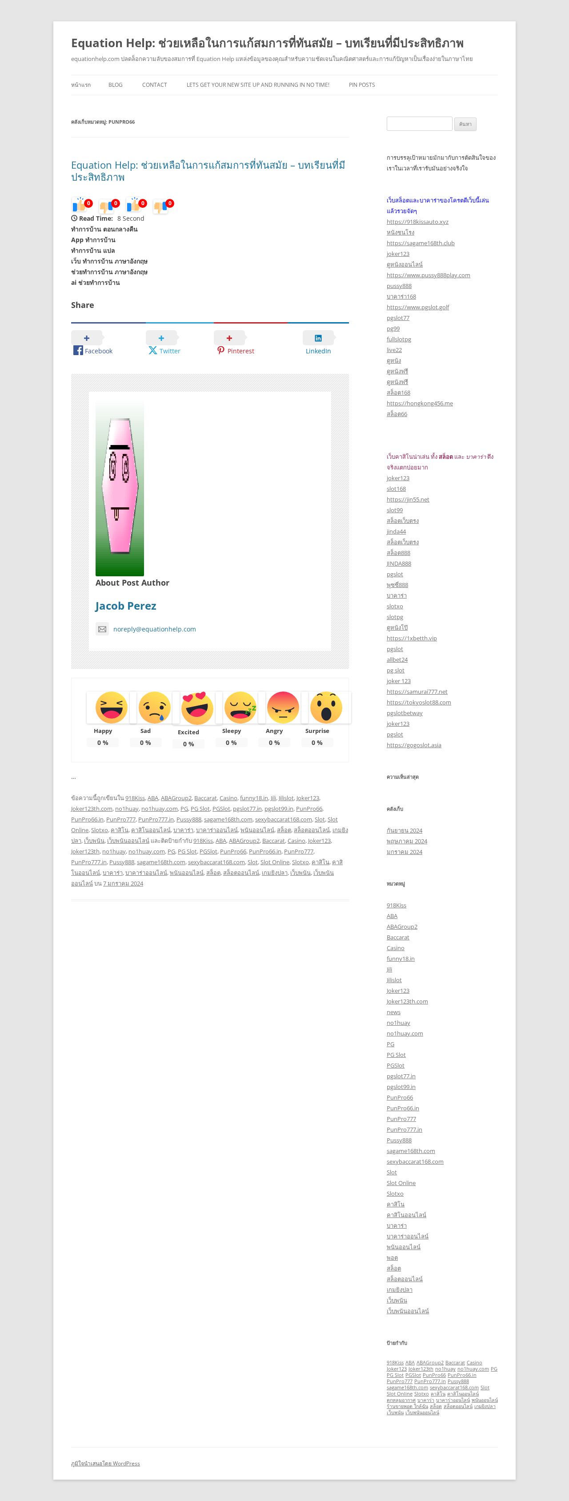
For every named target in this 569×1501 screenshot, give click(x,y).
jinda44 (396, 531)
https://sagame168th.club (421, 243)
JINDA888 (399, 563)
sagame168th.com (228, 819)
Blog (115, 85)
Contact (154, 85)
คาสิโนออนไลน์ (151, 830)
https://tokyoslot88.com (419, 702)
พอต (392, 1258)
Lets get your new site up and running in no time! (258, 85)
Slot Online (274, 862)
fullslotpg (399, 339)
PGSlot (221, 809)
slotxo (395, 606)
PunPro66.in (87, 819)
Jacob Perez (126, 605)
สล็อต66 (397, 414)
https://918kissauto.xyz (418, 222)
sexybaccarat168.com (283, 819)
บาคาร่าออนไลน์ (217, 830)
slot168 (396, 489)
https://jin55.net (408, 499)
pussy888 (399, 286)
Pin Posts (362, 85)
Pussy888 (188, 819)
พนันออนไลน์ (257, 830)
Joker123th (85, 851)
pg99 (393, 328)
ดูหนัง (394, 360)
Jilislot (286, 798)
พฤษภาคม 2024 (407, 841)
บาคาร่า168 (401, 296)
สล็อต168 (398, 392)
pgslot (395, 574)
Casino (228, 798)
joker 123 (399, 681)
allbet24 (397, 659)
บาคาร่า (183, 830)
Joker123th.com (91, 809)
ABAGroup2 (176, 798)
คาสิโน (119, 830)
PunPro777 (121, 819)
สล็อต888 (398, 553)
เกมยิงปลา (275, 873)
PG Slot (200, 809)
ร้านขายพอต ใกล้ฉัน (407, 1406)
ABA (153, 798)
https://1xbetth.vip (412, 638)
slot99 (395, 510)
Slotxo (99, 830)
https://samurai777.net (417, 692)
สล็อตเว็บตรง (403, 521)
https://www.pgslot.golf (418, 307)
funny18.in (254, 798)
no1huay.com (159, 809)
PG (184, 809)
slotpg (395, 617)
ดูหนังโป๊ (397, 627)
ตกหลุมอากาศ (401, 1400)
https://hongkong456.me (420, 403)
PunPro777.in (156, 819)
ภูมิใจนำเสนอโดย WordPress (105, 1463)
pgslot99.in (278, 809)
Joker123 (308, 798)
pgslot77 (398, 318)
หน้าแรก (81, 85)
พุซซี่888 (397, 585)
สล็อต (284, 830)
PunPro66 (309, 809)
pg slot (396, 670)
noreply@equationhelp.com (154, 629)
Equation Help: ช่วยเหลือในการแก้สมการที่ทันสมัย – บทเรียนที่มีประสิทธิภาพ (267, 43)
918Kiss (135, 798)
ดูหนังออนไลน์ (405, 264)
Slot (320, 819)
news (394, 1012)
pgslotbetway (405, 713)
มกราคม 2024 (404, 852)
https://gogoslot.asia (414, 745)
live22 (394, 350)
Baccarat (205, 798)
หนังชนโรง (400, 232)
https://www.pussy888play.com (428, 275)
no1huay (127, 809)
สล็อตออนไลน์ (312, 830)
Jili (273, 798)
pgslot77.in (247, 809)
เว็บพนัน (94, 841)
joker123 (398, 254)
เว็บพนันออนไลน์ (128, 841)
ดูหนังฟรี (397, 371)
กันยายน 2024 (404, 830)
